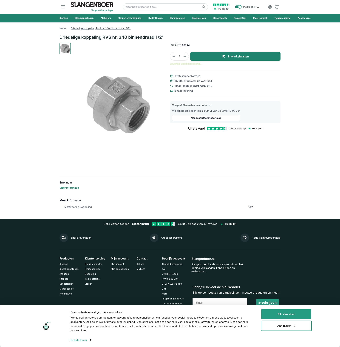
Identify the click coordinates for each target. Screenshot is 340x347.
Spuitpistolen (66, 283)
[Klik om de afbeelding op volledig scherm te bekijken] (118, 104)
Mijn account (117, 264)
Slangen (64, 264)
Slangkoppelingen (69, 269)
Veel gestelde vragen (92, 281)
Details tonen (78, 340)
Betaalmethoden (93, 264)
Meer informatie (69, 187)
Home (63, 28)
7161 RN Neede (170, 274)
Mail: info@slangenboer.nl (173, 296)
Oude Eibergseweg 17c (172, 266)
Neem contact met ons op (206, 117)
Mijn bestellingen (120, 269)
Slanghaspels (67, 288)
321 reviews (235, 128)
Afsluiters (64, 274)
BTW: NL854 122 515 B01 (172, 286)
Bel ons (140, 264)
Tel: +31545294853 (172, 303)
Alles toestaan (286, 314)
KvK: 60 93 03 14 (171, 279)
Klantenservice (93, 269)
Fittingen (64, 279)
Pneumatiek (66, 293)
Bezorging (90, 274)
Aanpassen (284, 325)
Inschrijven (267, 302)
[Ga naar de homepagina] (92, 6)
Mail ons (141, 269)
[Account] (269, 6)
